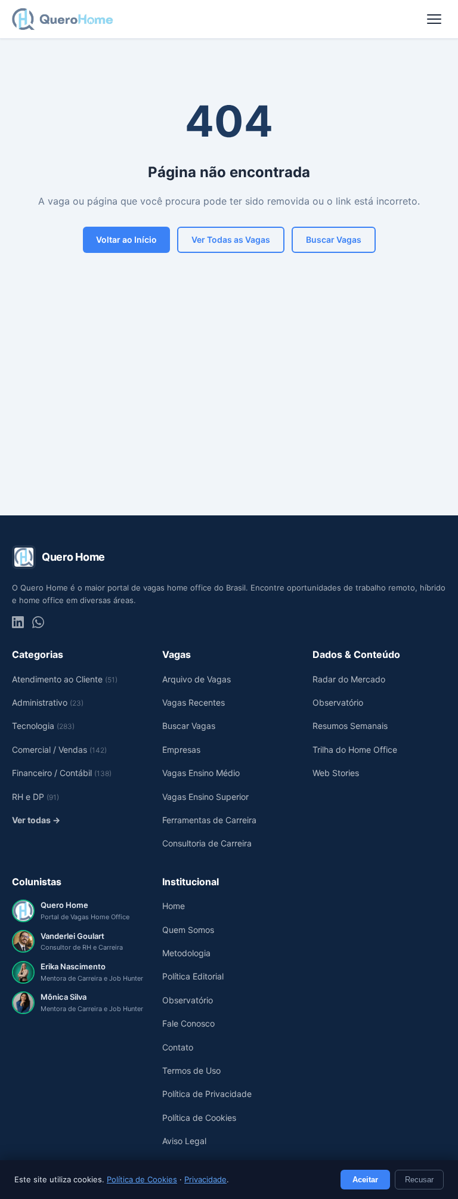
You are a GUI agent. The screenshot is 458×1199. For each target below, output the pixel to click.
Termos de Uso (191, 1070)
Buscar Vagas (333, 239)
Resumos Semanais (350, 726)
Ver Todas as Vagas (230, 239)
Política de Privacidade (207, 1094)
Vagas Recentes (193, 702)
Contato (177, 1047)
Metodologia (186, 953)
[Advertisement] (229, 408)
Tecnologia (43, 726)
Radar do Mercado (348, 679)
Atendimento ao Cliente (64, 679)
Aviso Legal (184, 1141)
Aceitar (365, 1179)
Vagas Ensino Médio (201, 773)
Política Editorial (193, 976)
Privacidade (205, 1179)
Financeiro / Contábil (62, 773)
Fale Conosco (188, 1023)
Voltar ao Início (126, 239)
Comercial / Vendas (59, 749)
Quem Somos (188, 930)
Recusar (419, 1179)
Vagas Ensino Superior (205, 797)
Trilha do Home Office (354, 749)
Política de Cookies (142, 1179)
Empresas (181, 749)
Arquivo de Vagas (196, 679)
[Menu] (434, 19)
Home (173, 906)
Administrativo (47, 702)
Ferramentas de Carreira (209, 820)
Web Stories (335, 773)
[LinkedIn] (18, 622)
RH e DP (35, 797)
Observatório (337, 702)
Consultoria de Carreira (207, 843)
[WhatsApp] (38, 622)
